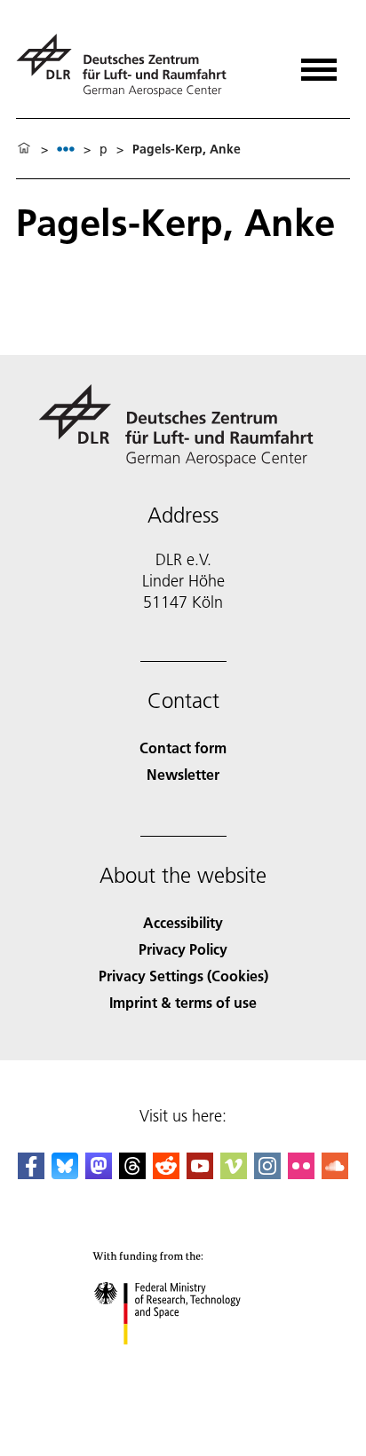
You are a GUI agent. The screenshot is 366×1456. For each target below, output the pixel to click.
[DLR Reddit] (166, 1173)
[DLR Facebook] (31, 1173)
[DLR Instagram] (267, 1173)
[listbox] (66, 149)
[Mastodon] (98, 1173)
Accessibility (183, 922)
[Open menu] (319, 63)
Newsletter (183, 774)
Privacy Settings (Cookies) (183, 975)
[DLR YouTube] (200, 1173)
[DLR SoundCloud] (335, 1173)
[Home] (24, 149)
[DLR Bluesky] (65, 1173)
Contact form (183, 747)
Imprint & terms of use (183, 1002)
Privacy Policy (183, 949)
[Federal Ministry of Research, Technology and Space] (183, 1362)
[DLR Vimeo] (233, 1173)
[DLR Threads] (132, 1173)
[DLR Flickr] (301, 1173)
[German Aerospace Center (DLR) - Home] (128, 65)
